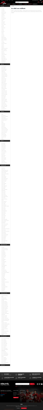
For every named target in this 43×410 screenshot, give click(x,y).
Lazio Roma (2, 36)
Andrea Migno (3, 161)
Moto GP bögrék (3, 351)
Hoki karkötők (3, 273)
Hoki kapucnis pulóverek (4, 249)
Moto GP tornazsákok (4, 348)
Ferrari (2, 114)
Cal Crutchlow (3, 148)
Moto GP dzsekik (3, 339)
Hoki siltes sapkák (3, 255)
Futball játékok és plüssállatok (5, 228)
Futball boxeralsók (3, 243)
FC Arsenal (2, 9)
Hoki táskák (2, 260)
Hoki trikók (2, 247)
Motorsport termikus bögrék (5, 319)
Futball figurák (3, 226)
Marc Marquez (3, 143)
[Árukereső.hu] (5, 394)
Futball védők (3, 218)
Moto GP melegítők (3, 342)
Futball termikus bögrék (4, 196)
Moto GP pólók (3, 363)
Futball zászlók (3, 212)
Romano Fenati (3, 155)
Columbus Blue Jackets (4, 76)
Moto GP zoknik (3, 361)
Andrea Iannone (3, 145)
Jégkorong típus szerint (4, 244)
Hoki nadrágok (3, 253)
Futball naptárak (3, 215)
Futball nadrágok (3, 176)
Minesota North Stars (4, 105)
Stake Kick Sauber (3, 134)
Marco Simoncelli (3, 157)
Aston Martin (3, 123)
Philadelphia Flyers (3, 70)
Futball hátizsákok (3, 183)
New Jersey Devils (3, 95)
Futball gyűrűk (3, 203)
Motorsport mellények (4, 302)
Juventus (2, 32)
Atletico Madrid (3, 24)
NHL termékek (3, 107)
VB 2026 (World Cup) (4, 50)
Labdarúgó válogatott (4, 48)
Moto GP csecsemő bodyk (4, 362)
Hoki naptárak (3, 278)
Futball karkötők (3, 202)
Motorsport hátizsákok (4, 308)
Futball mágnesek (3, 233)
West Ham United (3, 18)
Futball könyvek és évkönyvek (5, 231)
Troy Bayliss (3, 160)
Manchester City (3, 13)
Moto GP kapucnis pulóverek (5, 338)
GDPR (20, 393)
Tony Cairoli (3, 149)
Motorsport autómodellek (4, 331)
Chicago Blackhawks (4, 94)
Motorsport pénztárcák (4, 325)
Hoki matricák (3, 283)
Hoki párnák (3, 264)
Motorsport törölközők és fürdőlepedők (5, 314)
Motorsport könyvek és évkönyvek (4, 329)
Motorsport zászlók (4, 322)
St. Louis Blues (3, 89)
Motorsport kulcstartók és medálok (5, 321)
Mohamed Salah (3, 60)
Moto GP (2, 140)
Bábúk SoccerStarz (3, 49)
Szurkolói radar (21, 398)
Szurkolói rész (16, 397)
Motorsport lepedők (4, 312)
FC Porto (2, 44)
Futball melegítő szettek (4, 178)
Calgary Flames (3, 72)
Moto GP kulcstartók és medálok (4, 356)
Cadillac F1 (2, 139)
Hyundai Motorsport (4, 132)
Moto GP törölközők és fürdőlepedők (4, 350)
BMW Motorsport (3, 127)
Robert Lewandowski (4, 59)
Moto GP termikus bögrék (4, 354)
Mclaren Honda (3, 117)
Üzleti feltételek (21, 392)
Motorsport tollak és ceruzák (4, 334)
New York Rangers (3, 84)
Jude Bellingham (3, 61)
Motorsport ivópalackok (4, 318)
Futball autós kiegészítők (4, 234)
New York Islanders (4, 69)
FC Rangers (2, 42)
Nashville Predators (4, 83)
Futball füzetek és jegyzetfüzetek (3, 222)
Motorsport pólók (3, 332)
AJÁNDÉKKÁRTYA (35, 4)
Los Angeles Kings (3, 66)
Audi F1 (2, 138)
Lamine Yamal (3, 62)
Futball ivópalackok (4, 195)
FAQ (20, 397)
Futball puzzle (3, 227)
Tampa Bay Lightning (4, 100)
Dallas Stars (3, 77)
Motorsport (2, 111)
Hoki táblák (2, 277)
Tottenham (2, 14)
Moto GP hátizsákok (4, 345)
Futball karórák (3, 209)
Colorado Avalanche (4, 75)
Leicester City (3, 15)
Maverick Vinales (3, 150)
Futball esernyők (3, 237)
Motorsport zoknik (4, 327)
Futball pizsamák (3, 238)
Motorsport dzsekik (4, 301)
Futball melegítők (3, 177)
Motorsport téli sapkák (4, 307)
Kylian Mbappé (3, 56)
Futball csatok (3, 207)
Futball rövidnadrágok (4, 171)
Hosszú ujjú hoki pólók (4, 248)
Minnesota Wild (3, 82)
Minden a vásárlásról (6, 0)
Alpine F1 (2, 122)
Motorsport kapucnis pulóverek (4, 300)
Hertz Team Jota (3, 133)
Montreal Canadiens (4, 99)
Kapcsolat (12, 0)
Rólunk (9, 0)
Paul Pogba (2, 55)
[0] (41, 2)
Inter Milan (2, 31)
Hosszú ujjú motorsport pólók (4, 296)
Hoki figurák (3, 280)
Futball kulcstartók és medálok (4, 199)
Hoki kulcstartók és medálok (5, 272)
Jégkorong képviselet (4, 106)
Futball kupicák (3, 197)
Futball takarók (3, 191)
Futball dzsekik (3, 175)
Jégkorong (2, 64)
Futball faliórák (3, 208)
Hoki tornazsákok (3, 261)
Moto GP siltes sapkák (4, 343)
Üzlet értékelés (2, 0)
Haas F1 (2, 121)
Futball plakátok (3, 213)
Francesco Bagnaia (4, 162)
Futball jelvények (3, 232)
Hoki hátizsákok (3, 259)
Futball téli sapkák (3, 181)
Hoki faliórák (3, 274)
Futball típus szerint (3, 165)
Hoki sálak (2, 258)
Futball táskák (3, 184)
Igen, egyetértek (24, 408)
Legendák (2, 47)
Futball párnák (3, 188)
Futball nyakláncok (4, 201)
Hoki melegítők (3, 254)
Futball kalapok (3, 239)
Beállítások (18, 408)
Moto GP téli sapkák (4, 344)
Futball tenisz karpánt (4, 219)
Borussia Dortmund (4, 38)
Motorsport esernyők (4, 326)
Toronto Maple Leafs (4, 90)
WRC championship (3, 135)
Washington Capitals (4, 93)
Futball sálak (3, 182)
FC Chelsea (2, 8)
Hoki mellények (3, 252)
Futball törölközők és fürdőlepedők (4, 190)
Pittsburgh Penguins (4, 88)
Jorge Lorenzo (3, 144)
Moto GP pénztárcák (4, 358)
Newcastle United (3, 12)
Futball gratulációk (4, 225)
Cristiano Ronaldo (3, 54)
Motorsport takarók (4, 315)
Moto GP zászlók (3, 357)
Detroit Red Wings (3, 78)
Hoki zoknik (2, 290)
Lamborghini (3, 126)
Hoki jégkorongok (3, 279)
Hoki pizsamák (3, 289)
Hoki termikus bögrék (4, 271)
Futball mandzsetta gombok (5, 206)
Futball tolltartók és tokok (5, 220)
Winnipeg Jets (3, 71)
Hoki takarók (3, 267)
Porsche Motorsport (4, 128)
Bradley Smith (3, 156)
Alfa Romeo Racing (4, 120)
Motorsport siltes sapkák (4, 306)
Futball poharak (3, 194)
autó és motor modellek (4, 129)
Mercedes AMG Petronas (4, 116)
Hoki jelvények (3, 284)
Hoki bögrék (3, 268)
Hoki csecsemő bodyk (4, 291)
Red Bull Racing (3, 115)
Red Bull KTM (3, 154)
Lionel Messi (3, 53)
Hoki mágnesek (3, 285)
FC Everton (2, 19)
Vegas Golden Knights (4, 101)
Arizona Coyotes (3, 87)
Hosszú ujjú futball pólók (4, 170)
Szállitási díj (21, 399)
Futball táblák (3, 214)
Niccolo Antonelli (3, 151)
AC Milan (2, 30)
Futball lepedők (3, 187)
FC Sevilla (2, 25)
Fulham (2, 20)
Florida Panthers (3, 81)
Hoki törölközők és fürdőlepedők (4, 266)
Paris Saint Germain (3, 43)
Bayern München (3, 37)
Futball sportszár (3, 172)
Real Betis (2, 26)
